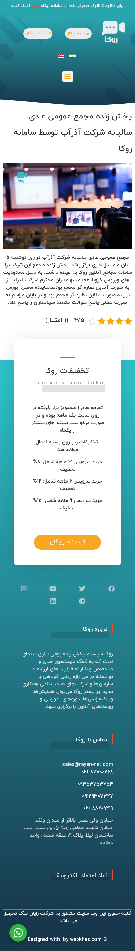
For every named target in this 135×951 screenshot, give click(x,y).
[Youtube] (53, 589)
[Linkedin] (53, 601)
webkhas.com (86, 939)
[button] (67, 76)
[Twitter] (82, 589)
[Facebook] (111, 589)
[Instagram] (24, 589)
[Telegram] (82, 601)
